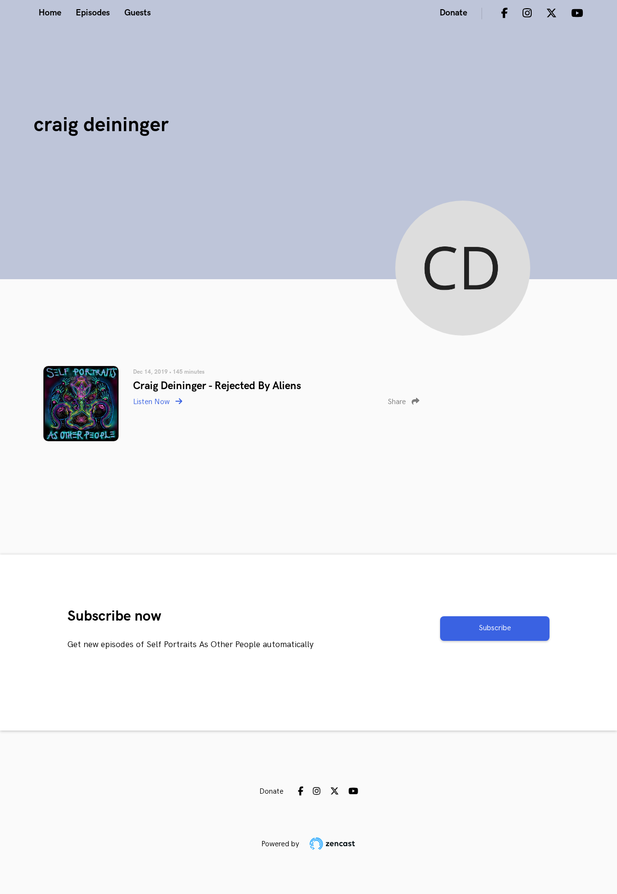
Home (50, 13)
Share (398, 401)
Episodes (93, 13)
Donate (453, 13)
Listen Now (152, 401)
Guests (137, 13)
